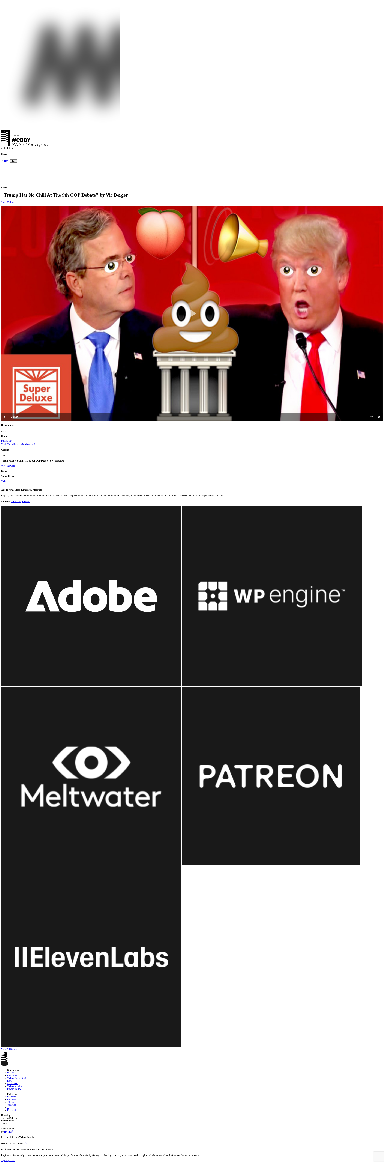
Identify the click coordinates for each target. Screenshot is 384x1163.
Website (5, 481)
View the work (8, 466)
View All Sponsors (20, 501)
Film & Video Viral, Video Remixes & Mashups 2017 (20, 442)
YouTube (11, 1104)
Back (6, 161)
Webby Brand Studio (17, 1078)
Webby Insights (14, 1086)
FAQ (9, 1080)
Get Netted (12, 1083)
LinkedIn (11, 1099)
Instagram (11, 1096)
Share (13, 161)
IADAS (11, 1072)
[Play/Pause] (5, 417)
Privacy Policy (14, 1089)
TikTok (10, 1102)
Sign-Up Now (8, 1160)
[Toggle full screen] (379, 417)
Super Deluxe (7, 202)
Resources (12, 1075)
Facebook (11, 1110)
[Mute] (372, 417)
